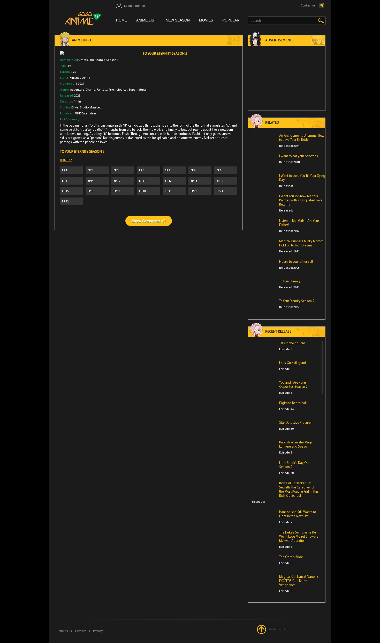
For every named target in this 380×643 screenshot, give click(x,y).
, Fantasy (101, 89)
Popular (230, 20)
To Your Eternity (289, 281)
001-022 (66, 160)
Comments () (153, 220)
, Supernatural (137, 89)
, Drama (90, 89)
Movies (206, 20)
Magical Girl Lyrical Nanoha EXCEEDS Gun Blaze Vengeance (298, 580)
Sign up (140, 6)
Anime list (146, 20)
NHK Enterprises (85, 113)
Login (128, 6)
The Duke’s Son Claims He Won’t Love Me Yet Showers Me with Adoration (298, 536)
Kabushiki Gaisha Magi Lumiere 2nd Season (295, 444)
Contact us (308, 5)
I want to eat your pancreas (298, 156)
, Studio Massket (90, 107)
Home (121, 20)
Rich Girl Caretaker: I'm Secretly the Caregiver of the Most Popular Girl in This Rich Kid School (298, 489)
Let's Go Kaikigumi (292, 363)
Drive (75, 107)
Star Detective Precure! (295, 422)
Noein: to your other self (296, 261)
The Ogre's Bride (291, 557)
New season (178, 20)
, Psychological (117, 89)
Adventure (77, 89)
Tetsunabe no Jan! (292, 343)
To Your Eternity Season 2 (296, 301)
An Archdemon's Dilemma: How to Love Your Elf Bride (301, 137)
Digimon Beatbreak (293, 403)
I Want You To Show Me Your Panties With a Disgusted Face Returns (300, 200)
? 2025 (80, 83)
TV (69, 66)
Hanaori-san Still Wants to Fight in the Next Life (297, 514)
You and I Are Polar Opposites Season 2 (293, 384)
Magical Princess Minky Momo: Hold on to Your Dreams (301, 243)
